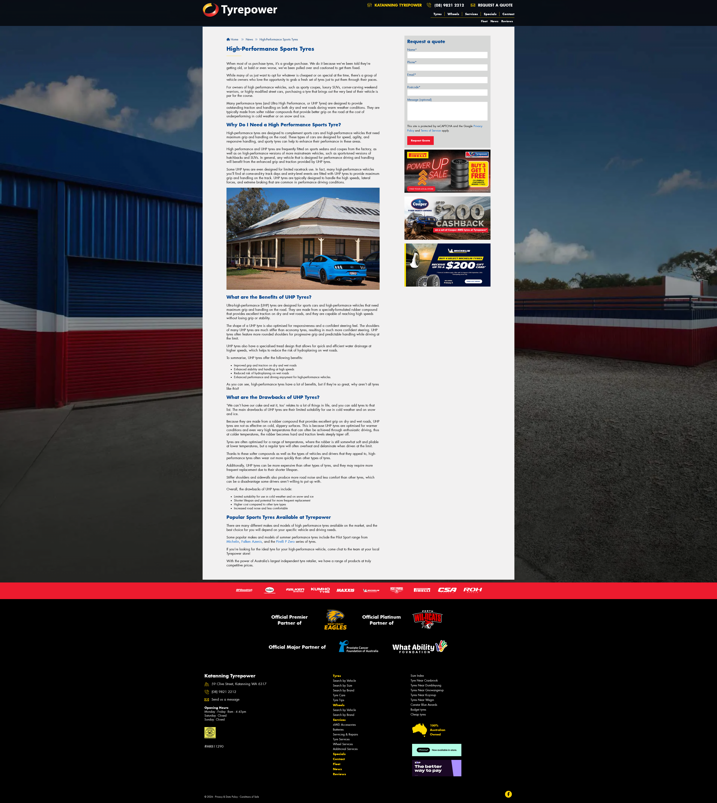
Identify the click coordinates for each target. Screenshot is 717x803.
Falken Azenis (251, 541)
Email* (411, 75)
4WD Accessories (344, 725)
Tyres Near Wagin (422, 700)
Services (471, 14)
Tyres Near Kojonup (423, 695)
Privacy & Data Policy (226, 796)
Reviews (507, 21)
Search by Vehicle (344, 681)
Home (234, 39)
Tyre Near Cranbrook (424, 680)
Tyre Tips (338, 700)
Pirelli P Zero (285, 541)
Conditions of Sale (249, 796)
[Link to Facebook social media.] (508, 794)
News (494, 21)
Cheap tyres (418, 714)
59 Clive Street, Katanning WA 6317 (239, 684)
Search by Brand (343, 690)
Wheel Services (343, 744)
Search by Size (342, 686)
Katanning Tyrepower (397, 5)
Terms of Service (431, 130)
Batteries (338, 730)
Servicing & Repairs (345, 734)
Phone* (412, 62)
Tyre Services (341, 739)
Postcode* (413, 87)
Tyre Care (339, 695)
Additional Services (345, 749)
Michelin (232, 541)
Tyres (438, 14)
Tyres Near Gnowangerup (427, 690)
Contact (508, 14)
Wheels (453, 14)
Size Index (417, 676)
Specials (490, 14)
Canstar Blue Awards (424, 705)
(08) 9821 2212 (449, 5)
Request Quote (420, 140)
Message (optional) (419, 100)
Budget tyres (418, 710)
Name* (412, 50)
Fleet (484, 21)
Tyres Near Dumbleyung (426, 685)
